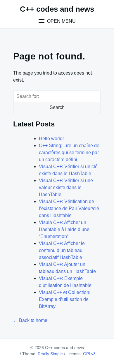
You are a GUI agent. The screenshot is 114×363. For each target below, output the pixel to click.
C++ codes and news (57, 9)
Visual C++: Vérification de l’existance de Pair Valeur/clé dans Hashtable (69, 208)
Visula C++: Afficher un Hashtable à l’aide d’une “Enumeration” (64, 229)
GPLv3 (89, 353)
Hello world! (51, 138)
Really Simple (50, 353)
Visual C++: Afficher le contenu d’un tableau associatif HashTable (62, 250)
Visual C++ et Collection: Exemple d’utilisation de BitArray (64, 299)
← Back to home (30, 320)
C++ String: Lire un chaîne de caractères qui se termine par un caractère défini (69, 152)
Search (57, 107)
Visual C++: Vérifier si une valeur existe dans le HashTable (66, 187)
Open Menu (61, 21)
